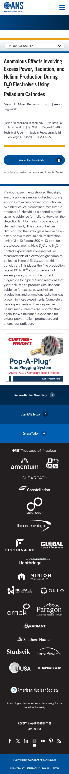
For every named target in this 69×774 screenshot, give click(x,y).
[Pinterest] (51, 741)
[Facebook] (10, 741)
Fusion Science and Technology (23, 123)
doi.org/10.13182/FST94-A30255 (29, 137)
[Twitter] (18, 741)
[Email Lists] (34, 745)
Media (56, 768)
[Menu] (62, 7)
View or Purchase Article (31, 160)
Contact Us (34, 728)
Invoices (46, 768)
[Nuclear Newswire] (59, 741)
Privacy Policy (17, 768)
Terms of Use (33, 768)
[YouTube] (43, 741)
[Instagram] (34, 741)
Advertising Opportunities (34, 723)
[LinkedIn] (26, 741)
